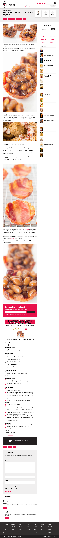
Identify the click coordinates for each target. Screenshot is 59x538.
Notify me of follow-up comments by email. (15, 486)
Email (6, 480)
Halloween (49, 531)
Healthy (4, 531)
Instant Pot (35, 532)
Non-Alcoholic (21, 531)
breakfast (52, 36)
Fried (35, 529)
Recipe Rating (8, 458)
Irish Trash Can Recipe (47, 60)
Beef (41, 526)
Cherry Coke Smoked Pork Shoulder (48, 110)
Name (6, 474)
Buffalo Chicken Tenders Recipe (49, 115)
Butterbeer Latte (46, 134)
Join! (53, 29)
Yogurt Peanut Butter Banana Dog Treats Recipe (49, 81)
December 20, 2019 (5, 501)
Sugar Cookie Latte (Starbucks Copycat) (49, 139)
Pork (41, 529)
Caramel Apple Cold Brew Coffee (49, 149)
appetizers (43, 36)
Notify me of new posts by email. (13, 488)
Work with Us (13, 536)
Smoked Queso (46, 105)
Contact (8, 536)
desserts (52, 42)
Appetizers (13, 526)
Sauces (28, 531)
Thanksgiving (50, 532)
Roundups (4, 532)
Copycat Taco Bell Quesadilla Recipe (48, 66)
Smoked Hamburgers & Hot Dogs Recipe (49, 121)
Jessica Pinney (38, 15)
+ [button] (33, 339)
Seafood (42, 531)
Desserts (12, 529)
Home (4, 10)
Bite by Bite (26, 229)
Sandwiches (28, 529)
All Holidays (50, 526)
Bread (28, 526)
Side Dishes (9, 10)
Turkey (42, 532)
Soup (27, 532)
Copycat (4, 526)
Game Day (49, 529)
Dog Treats (4, 529)
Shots (19, 532)
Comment (7, 460)
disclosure (12, 238)
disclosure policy (25, 16)
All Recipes (28, 5)
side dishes (43, 39)
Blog (6, 10)
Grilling (35, 531)
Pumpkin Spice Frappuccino (48, 144)
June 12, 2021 (6, 512)
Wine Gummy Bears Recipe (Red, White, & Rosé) (49, 76)
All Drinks (20, 526)
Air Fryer (35, 526)
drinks (52, 39)
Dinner (12, 531)
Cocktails (20, 529)
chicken (43, 42)
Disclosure (19, 536)
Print (26, 329)
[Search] (55, 3)
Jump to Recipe (5, 16)
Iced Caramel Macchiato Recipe (49, 55)
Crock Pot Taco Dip (47, 94)
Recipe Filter (53, 5)
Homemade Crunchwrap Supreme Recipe (49, 86)
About (4, 536)
